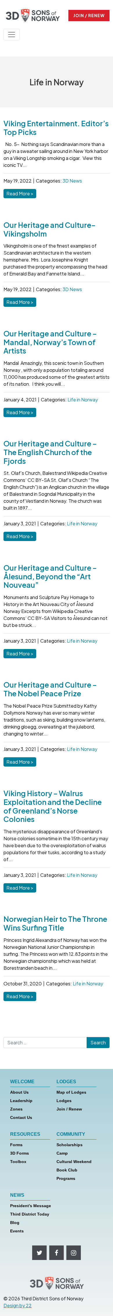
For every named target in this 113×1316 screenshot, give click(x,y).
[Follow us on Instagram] (73, 1252)
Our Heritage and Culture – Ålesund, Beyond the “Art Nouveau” (50, 576)
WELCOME (22, 1081)
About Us (19, 1092)
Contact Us (21, 1117)
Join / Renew (69, 1109)
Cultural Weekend (74, 1161)
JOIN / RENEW (89, 15)
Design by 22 (17, 1305)
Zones (16, 1109)
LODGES (66, 1081)
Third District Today (29, 1214)
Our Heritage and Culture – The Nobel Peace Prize (50, 689)
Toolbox (18, 1161)
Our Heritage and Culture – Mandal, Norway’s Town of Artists (50, 342)
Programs (66, 1178)
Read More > (21, 193)
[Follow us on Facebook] (56, 1252)
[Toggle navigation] (11, 34)
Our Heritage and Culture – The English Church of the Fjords (50, 452)
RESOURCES (25, 1134)
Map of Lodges (71, 1092)
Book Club (67, 1170)
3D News (72, 181)
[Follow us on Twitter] (39, 1252)
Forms (16, 1144)
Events (17, 1231)
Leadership (21, 1100)
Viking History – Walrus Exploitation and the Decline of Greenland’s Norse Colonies (52, 806)
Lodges (64, 1100)
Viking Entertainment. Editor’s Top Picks (56, 127)
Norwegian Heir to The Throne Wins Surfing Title (55, 923)
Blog (14, 1222)
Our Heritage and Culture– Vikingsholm (49, 229)
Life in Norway (83, 399)
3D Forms (19, 1153)
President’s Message (30, 1205)
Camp (62, 1153)
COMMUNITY (71, 1134)
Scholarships (70, 1144)
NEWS (17, 1195)
